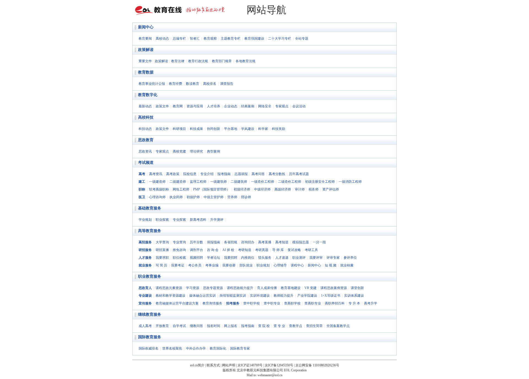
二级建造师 (177, 182)
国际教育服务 (149, 337)
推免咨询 (179, 250)
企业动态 (230, 106)
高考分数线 (277, 174)
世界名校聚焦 (172, 348)
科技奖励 (278, 129)
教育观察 (210, 38)
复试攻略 (294, 250)
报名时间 (213, 326)
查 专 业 (279, 326)
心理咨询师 (157, 197)
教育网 (178, 106)
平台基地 (230, 129)
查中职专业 (272, 303)
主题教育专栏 (231, 38)
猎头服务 (264, 258)
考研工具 (311, 250)
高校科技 (145, 117)
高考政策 (172, 174)
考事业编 (211, 265)
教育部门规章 (222, 61)
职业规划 (263, 265)
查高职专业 (312, 303)
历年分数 (196, 242)
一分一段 (319, 242)
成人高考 (145, 326)
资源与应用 (195, 106)
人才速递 (281, 258)
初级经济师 (242, 189)
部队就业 (246, 265)
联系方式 (213, 365)
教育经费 (175, 84)
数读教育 (192, 84)
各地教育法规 (245, 61)
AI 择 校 (228, 250)
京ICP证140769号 (250, 365)
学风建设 (247, 129)
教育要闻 (145, 38)
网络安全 (264, 106)
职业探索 (162, 220)
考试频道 (145, 162)
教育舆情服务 (212, 303)
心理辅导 (280, 265)
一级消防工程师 (350, 182)
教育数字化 (147, 95)
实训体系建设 (354, 296)
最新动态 (145, 106)
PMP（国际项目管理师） (211, 189)
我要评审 (316, 258)
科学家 (263, 129)
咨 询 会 (212, 250)
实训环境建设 (260, 296)
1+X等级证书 (330, 296)
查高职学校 (292, 303)
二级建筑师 (239, 182)
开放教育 (162, 326)
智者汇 (195, 38)
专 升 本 (354, 303)
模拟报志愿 (300, 242)
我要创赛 (229, 265)
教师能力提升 (283, 296)
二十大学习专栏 (279, 38)
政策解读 (145, 50)
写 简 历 (161, 265)
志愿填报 (241, 174)
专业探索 (179, 220)
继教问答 (196, 326)
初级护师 (193, 197)
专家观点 (281, 106)
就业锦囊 (346, 265)
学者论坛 (213, 258)
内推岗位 (247, 258)
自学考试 (179, 326)
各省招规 (230, 242)
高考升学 (370, 303)
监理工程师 (198, 182)
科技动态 (145, 129)
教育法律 (177, 61)
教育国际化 (218, 348)
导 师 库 (278, 250)
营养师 (232, 197)
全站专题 (301, 38)
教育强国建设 (254, 38)
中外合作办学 (196, 348)
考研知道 (244, 250)
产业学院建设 (307, 296)
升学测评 (216, 220)
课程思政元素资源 (169, 288)
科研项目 (179, 129)
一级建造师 (157, 182)
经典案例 (247, 106)
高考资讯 (155, 174)
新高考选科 (198, 220)
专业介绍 (207, 174)
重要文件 (145, 61)
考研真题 (261, 250)
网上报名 (230, 326)
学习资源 (192, 288)
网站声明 (228, 365)
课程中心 (297, 265)
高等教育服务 (149, 231)
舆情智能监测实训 (233, 296)
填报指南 (213, 242)
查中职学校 (251, 303)
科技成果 (196, 129)
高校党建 (179, 151)
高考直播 (264, 242)
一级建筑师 (218, 182)
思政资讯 (145, 151)
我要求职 (162, 258)
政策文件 (162, 106)
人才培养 (213, 106)
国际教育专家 (240, 348)
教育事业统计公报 (152, 84)
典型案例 (213, 151)
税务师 (314, 189)
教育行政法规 (198, 61)
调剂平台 (196, 250)
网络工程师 (181, 189)
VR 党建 (310, 288)
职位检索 (179, 258)
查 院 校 (264, 326)
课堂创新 (357, 288)
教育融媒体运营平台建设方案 (177, 303)
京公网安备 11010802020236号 (317, 365)
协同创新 (213, 129)
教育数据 (145, 72)
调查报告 (226, 84)
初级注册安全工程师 (320, 182)
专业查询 (179, 242)
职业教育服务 (149, 276)
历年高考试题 (299, 174)
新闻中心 (145, 27)
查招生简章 (314, 326)
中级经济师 (262, 189)
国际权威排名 (148, 348)
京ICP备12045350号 (279, 365)
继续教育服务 (149, 314)
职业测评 (299, 258)
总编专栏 (179, 38)
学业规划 (145, 220)
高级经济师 (282, 189)
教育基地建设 (291, 288)
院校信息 (189, 174)
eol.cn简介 (197, 365)
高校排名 (209, 84)
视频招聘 (196, 258)
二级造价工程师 (289, 182)
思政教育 (145, 140)
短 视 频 (330, 265)
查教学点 (295, 326)
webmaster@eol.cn (270, 375)
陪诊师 (246, 197)
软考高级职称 (159, 189)
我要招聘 (230, 258)
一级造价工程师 (262, 182)
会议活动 (299, 106)
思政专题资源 (213, 288)
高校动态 (162, 38)
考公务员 (194, 265)
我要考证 (177, 265)
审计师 (300, 189)
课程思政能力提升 (240, 288)
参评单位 (350, 258)
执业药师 (176, 197)
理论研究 (196, 151)
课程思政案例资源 (333, 288)
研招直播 (162, 250)
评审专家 (333, 258)
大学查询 (162, 242)
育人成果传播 (267, 288)
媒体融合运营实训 (202, 296)
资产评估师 (330, 189)
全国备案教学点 (338, 326)
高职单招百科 (335, 303)
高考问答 (258, 174)
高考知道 (281, 242)
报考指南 (224, 174)
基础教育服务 (149, 208)
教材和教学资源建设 (170, 296)
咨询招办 (247, 242)
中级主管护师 (213, 197)
